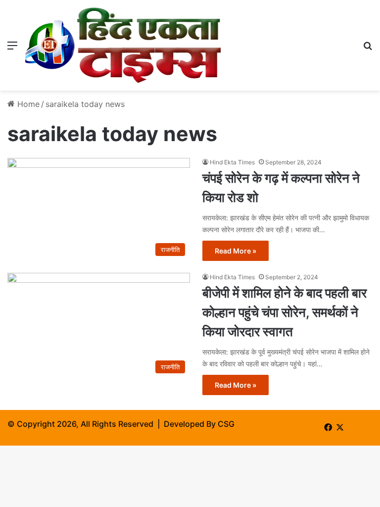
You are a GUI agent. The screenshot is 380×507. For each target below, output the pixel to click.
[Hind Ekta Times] (123, 45)
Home (27, 104)
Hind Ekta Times (232, 162)
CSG (226, 424)
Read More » (235, 251)
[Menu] (12, 49)
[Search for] (368, 49)
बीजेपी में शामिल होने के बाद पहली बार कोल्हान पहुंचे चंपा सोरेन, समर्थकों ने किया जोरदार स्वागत (284, 312)
